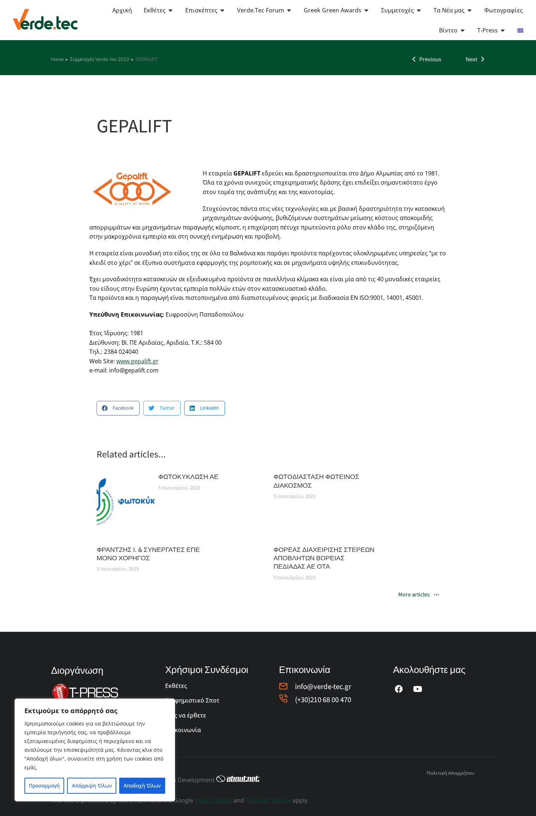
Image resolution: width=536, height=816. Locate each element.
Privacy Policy (213, 800)
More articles (414, 595)
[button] (118, 408)
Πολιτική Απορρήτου (450, 773)
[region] (95, 750)
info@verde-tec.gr (323, 686)
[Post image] (126, 501)
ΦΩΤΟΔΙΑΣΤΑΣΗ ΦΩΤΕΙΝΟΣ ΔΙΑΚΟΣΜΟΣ (316, 480)
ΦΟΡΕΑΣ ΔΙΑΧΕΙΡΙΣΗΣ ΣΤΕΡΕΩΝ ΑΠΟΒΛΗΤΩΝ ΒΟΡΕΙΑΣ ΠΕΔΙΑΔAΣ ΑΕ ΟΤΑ (323, 558)
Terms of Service (268, 800)
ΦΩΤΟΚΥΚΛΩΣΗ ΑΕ (188, 476)
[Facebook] (399, 689)
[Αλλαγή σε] (520, 30)
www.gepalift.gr (137, 361)
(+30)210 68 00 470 (323, 699)
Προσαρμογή (44, 785)
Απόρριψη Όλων (92, 785)
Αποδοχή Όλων (142, 785)
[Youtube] (418, 689)
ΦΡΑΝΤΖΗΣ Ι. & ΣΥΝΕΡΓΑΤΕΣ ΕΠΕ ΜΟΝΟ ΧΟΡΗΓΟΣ (148, 553)
